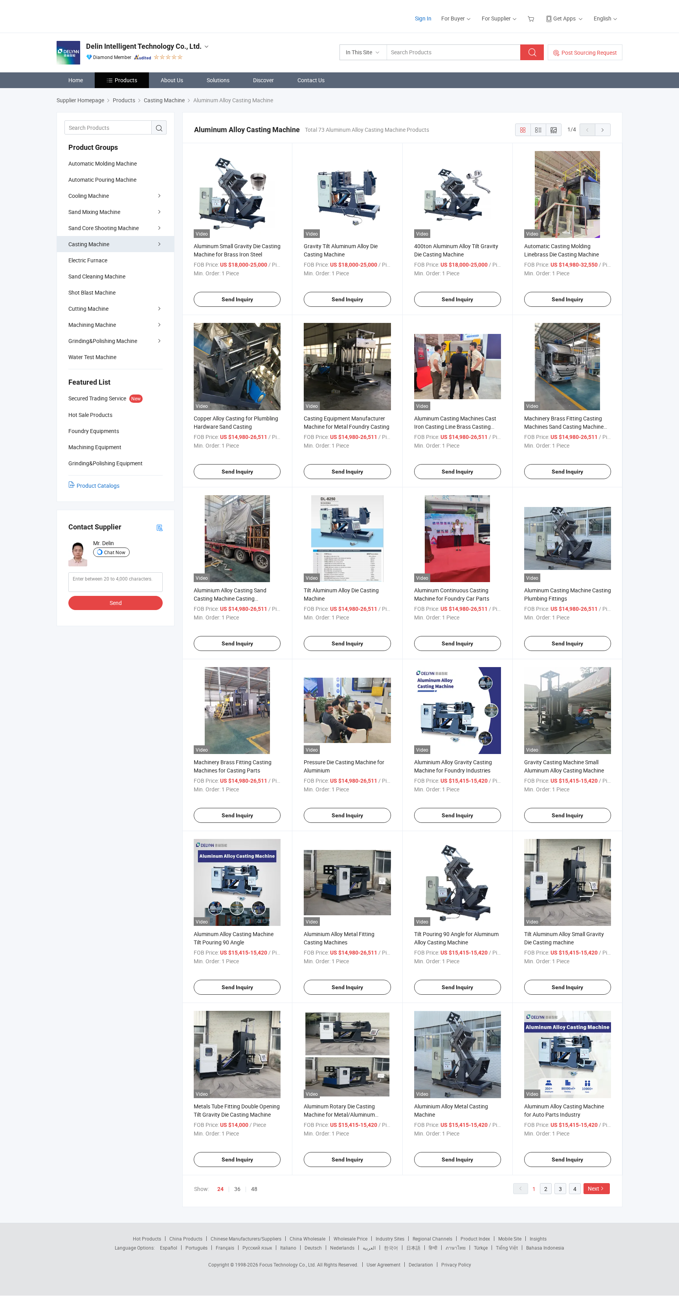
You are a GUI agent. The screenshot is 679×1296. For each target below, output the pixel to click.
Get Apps (564, 18)
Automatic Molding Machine (102, 163)
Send (116, 603)
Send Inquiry (237, 299)
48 (254, 1189)
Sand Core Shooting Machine (103, 228)
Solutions (218, 80)
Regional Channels (432, 1238)
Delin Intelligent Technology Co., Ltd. (144, 46)
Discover (263, 80)
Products (126, 80)
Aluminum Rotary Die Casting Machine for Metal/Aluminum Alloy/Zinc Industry (339, 1114)
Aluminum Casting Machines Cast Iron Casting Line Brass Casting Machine (455, 427)
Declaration (421, 1264)
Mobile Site (509, 1238)
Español (168, 1247)
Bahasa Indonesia (545, 1247)
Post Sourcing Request (589, 52)
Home (75, 80)
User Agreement (383, 1264)
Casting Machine (88, 244)
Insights (538, 1238)
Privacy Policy (456, 1264)
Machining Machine (92, 324)
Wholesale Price (350, 1238)
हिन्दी (433, 1247)
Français (225, 1247)
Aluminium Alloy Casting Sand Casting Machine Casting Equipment (230, 598)
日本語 (413, 1247)
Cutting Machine (88, 308)
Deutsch (313, 1247)
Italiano (288, 1247)
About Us (172, 80)
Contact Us (311, 80)
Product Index (475, 1238)
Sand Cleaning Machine (96, 276)
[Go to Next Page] (602, 130)
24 (220, 1189)
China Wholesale (307, 1238)
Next (593, 1188)
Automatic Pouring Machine (102, 179)
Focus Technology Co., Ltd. (288, 1264)
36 (237, 1189)
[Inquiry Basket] (532, 18)
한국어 (391, 1247)
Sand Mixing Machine (94, 212)
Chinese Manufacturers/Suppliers (246, 1238)
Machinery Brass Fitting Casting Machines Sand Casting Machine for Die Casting (564, 427)
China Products (185, 1238)
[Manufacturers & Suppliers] (107, 15)
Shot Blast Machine (92, 292)
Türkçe (481, 1247)
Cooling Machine (88, 195)
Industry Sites (390, 1238)
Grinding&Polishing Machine (102, 341)
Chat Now (114, 552)
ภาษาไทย (456, 1247)
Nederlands (342, 1247)
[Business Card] (159, 527)
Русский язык (257, 1247)
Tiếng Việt (507, 1247)
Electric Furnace (87, 260)
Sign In (423, 18)
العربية (369, 1247)
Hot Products (147, 1238)
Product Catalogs (98, 485)
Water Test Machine (92, 357)
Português (196, 1247)
